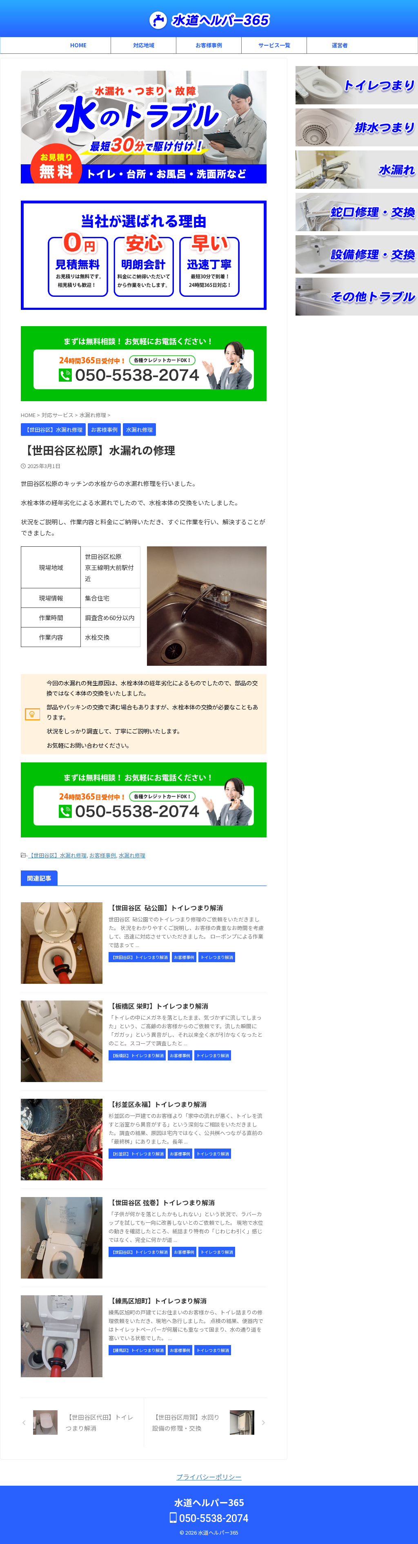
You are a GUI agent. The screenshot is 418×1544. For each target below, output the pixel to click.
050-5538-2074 (213, 1518)
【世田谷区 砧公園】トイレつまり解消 (166, 907)
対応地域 (143, 45)
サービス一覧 (274, 45)
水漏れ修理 (132, 855)
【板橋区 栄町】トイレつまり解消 (158, 1006)
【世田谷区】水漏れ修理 (57, 855)
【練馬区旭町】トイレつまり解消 (158, 1300)
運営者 (340, 45)
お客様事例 (209, 45)
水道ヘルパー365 (209, 1502)
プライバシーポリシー (209, 1477)
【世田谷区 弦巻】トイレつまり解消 (162, 1202)
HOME (78, 45)
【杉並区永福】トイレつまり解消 (158, 1104)
